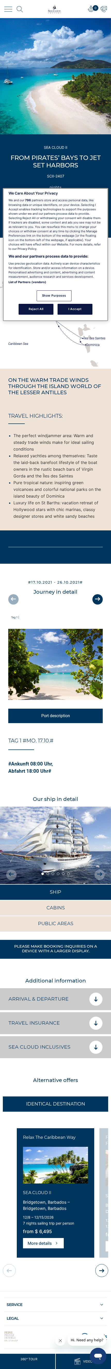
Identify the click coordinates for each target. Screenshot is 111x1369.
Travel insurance (34, 1023)
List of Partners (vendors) (27, 282)
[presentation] (13, 599)
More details (40, 1243)
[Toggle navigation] (8, 9)
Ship (55, 892)
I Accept (75, 309)
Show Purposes (54, 295)
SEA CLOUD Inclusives (39, 1047)
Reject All (36, 309)
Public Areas (55, 923)
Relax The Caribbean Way (49, 1137)
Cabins (55, 908)
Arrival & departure (39, 999)
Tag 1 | (15, 617)
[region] (55, 254)
